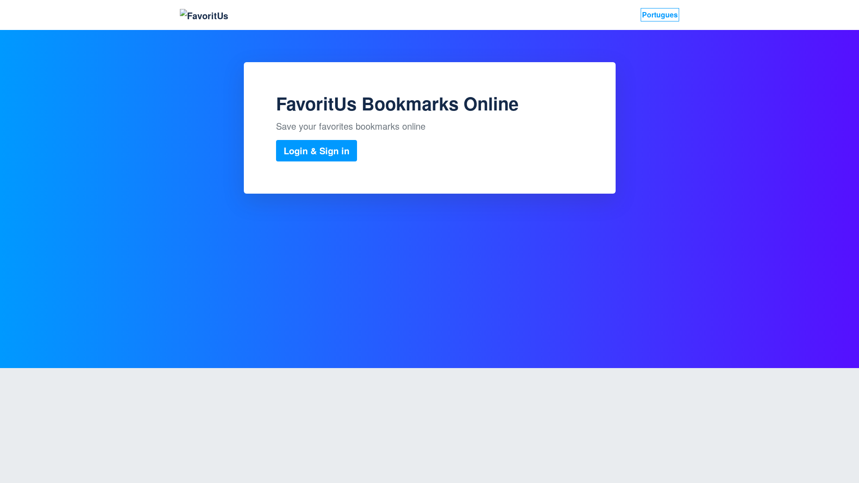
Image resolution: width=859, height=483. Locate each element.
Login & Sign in (316, 150)
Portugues (660, 14)
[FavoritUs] (204, 15)
